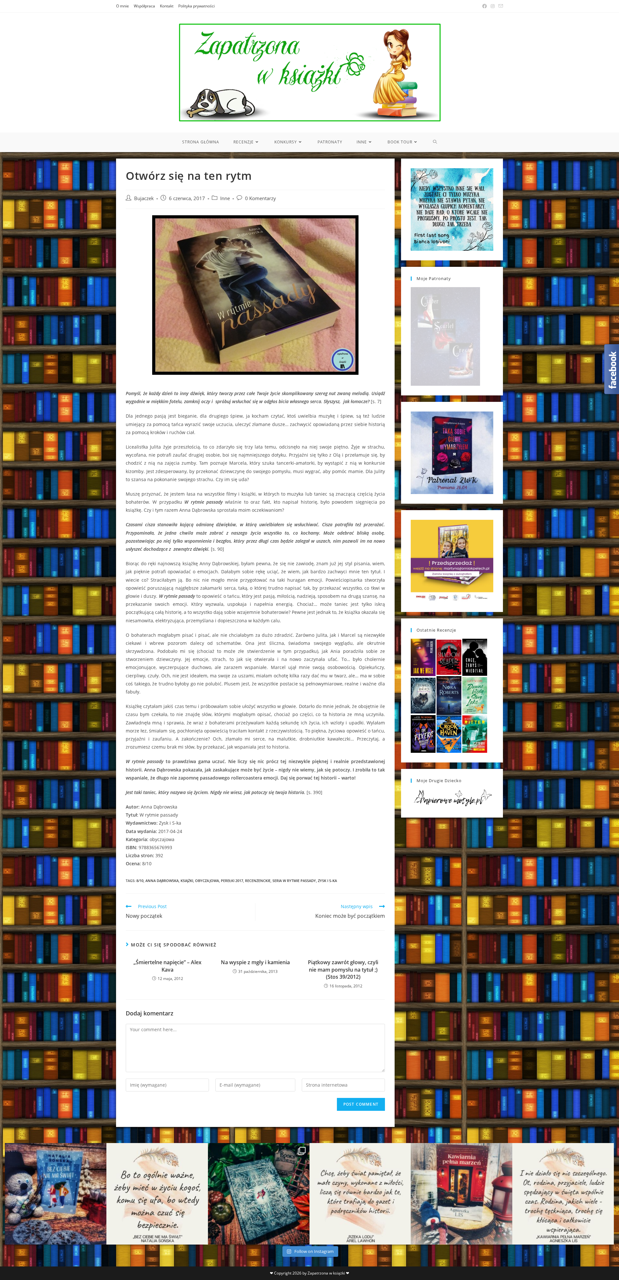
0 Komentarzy (260, 198)
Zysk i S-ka (327, 880)
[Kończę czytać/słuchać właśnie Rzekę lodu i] (360, 1194)
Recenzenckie (257, 880)
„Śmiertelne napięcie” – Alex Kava (167, 966)
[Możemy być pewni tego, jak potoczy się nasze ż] (461, 1194)
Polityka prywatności (196, 6)
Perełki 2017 (232, 880)
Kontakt (166, 6)
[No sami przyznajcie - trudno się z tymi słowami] (157, 1194)
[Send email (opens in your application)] (499, 6)
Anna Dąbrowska (162, 880)
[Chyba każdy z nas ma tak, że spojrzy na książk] (259, 1194)
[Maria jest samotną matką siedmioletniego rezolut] (55, 1194)
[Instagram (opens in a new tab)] (492, 6)
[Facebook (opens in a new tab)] (484, 6)
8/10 (139, 880)
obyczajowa (207, 880)
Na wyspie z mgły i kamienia (255, 962)
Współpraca (144, 6)
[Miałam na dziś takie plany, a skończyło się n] (563, 1194)
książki (187, 880)
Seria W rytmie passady (294, 880)
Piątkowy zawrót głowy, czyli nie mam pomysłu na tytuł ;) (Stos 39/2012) (343, 969)
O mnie (122, 6)
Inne (225, 198)
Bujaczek (144, 198)
